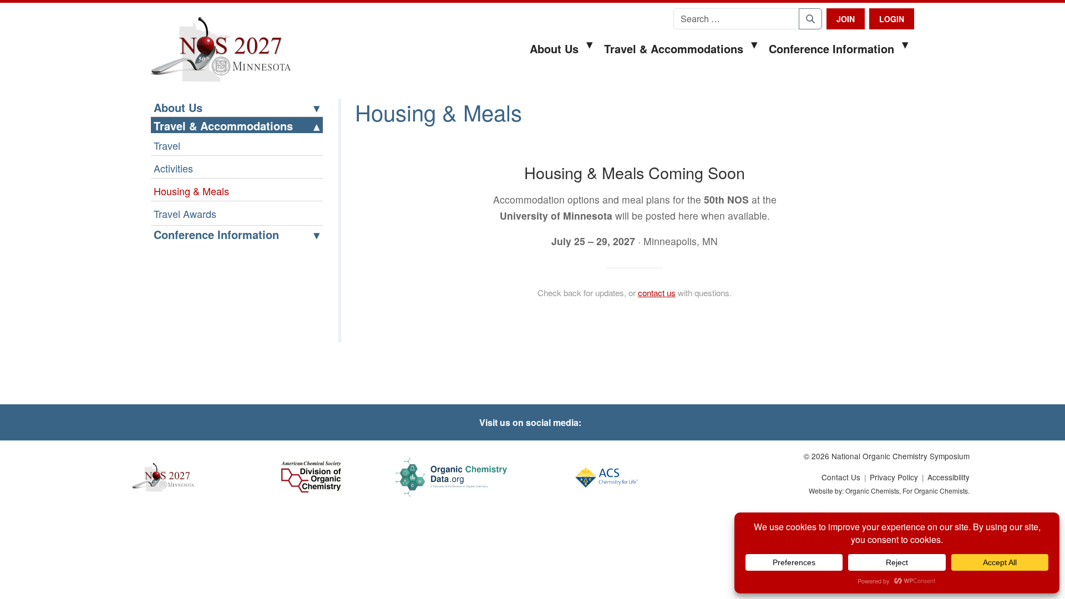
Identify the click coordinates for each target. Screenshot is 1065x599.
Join (845, 18)
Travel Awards (185, 213)
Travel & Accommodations (673, 48)
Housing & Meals (191, 191)
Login (891, 18)
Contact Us (840, 477)
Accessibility (948, 477)
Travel (167, 145)
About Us (554, 48)
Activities (173, 168)
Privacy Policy (894, 477)
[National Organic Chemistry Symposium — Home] (220, 50)
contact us (657, 292)
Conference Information (831, 48)
